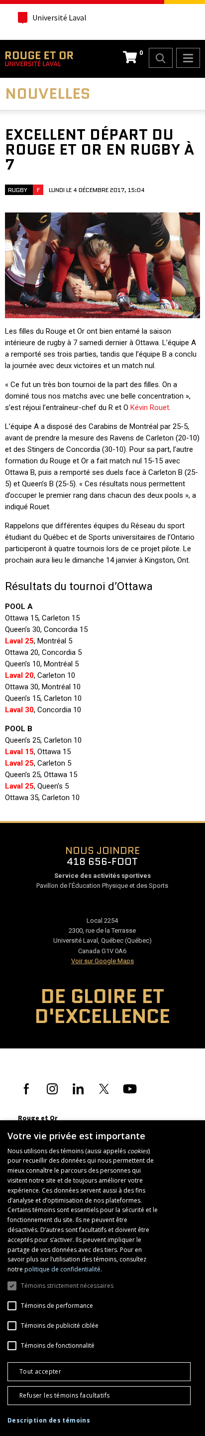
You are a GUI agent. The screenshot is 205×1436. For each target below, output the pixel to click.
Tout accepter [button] (40, 1371)
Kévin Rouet (149, 407)
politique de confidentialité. (63, 1269)
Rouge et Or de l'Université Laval (39, 59)
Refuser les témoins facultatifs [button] (64, 1395)
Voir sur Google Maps (102, 961)
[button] (48, 1421)
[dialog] (102, 1278)
